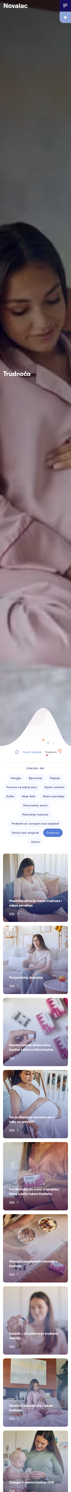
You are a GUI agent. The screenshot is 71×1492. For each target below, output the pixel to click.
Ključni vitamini (54, 787)
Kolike (10, 796)
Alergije (16, 778)
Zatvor (35, 841)
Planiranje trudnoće (35, 814)
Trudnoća (53, 832)
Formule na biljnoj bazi (22, 787)
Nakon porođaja (54, 796)
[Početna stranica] (15, 5)
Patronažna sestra (35, 805)
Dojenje (55, 778)
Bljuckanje (35, 778)
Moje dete (28, 796)
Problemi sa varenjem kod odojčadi (35, 823)
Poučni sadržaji (32, 752)
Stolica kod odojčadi (25, 832)
